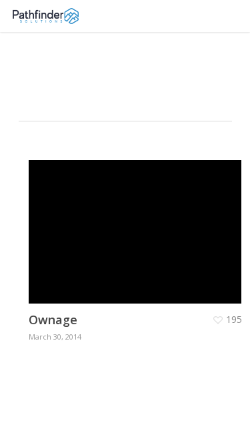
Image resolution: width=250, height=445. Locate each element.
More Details (138, 222)
